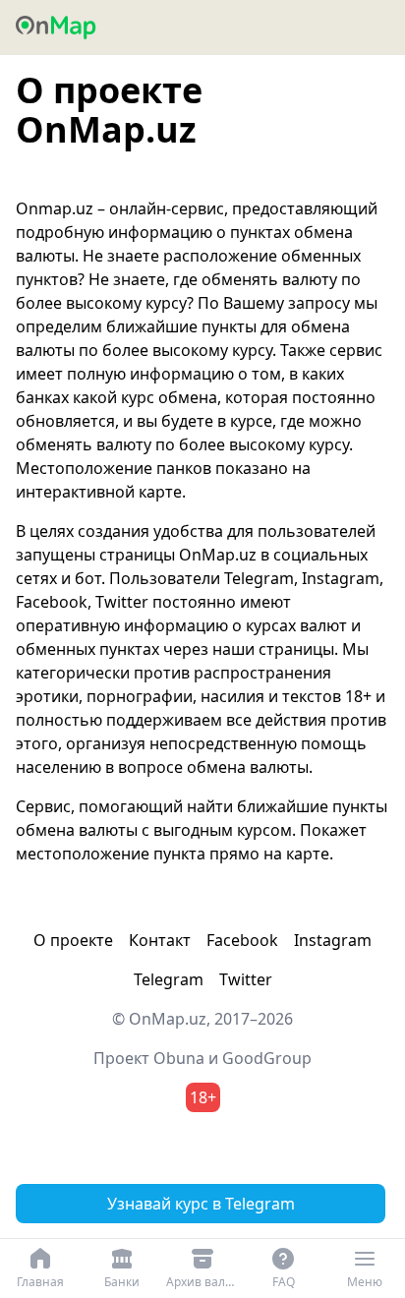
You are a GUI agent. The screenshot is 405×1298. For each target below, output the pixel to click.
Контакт (160, 940)
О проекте (73, 940)
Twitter (245, 979)
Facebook (242, 940)
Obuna (178, 1058)
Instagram (333, 940)
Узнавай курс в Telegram (201, 1203)
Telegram (168, 979)
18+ (203, 1097)
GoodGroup (267, 1058)
